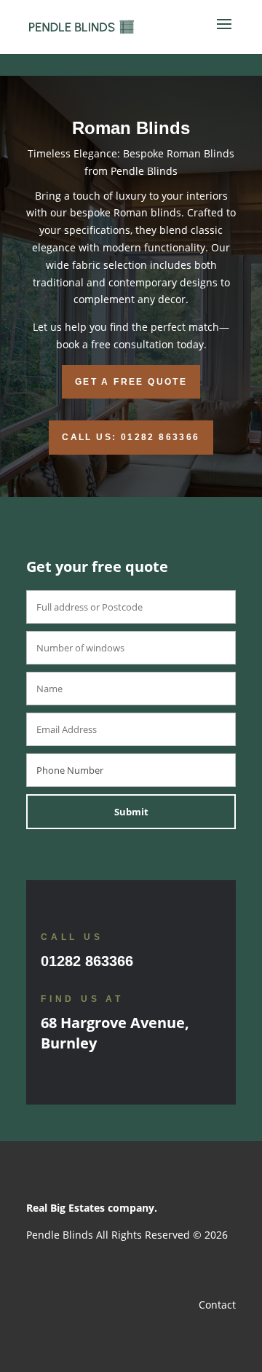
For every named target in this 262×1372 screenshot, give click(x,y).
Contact (217, 1305)
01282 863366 (87, 961)
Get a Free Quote (131, 382)
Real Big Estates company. (91, 1208)
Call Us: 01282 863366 (130, 437)
